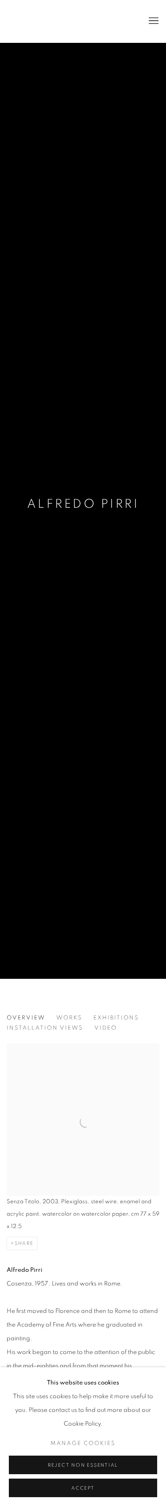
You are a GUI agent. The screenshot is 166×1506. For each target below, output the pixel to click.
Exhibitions (116, 1018)
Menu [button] (152, 21)
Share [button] (24, 1243)
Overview (26, 1018)
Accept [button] (83, 1488)
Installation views (45, 1028)
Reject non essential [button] (83, 1465)
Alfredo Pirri (83, 504)
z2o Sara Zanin (51, 21)
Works (69, 1018)
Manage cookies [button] (83, 1443)
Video (105, 1028)
